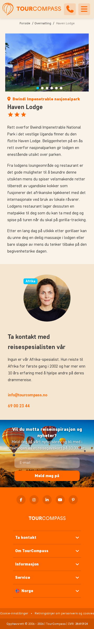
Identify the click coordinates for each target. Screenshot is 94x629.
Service (22, 577)
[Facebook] (21, 499)
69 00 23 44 (19, 405)
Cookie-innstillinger (14, 613)
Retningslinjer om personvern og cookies (64, 613)
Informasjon (27, 564)
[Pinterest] (73, 499)
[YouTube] (60, 499)
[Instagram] (34, 499)
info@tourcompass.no (27, 394)
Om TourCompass (31, 550)
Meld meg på (47, 475)
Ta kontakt (25, 537)
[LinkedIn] (47, 499)
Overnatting (42, 23)
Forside (25, 23)
